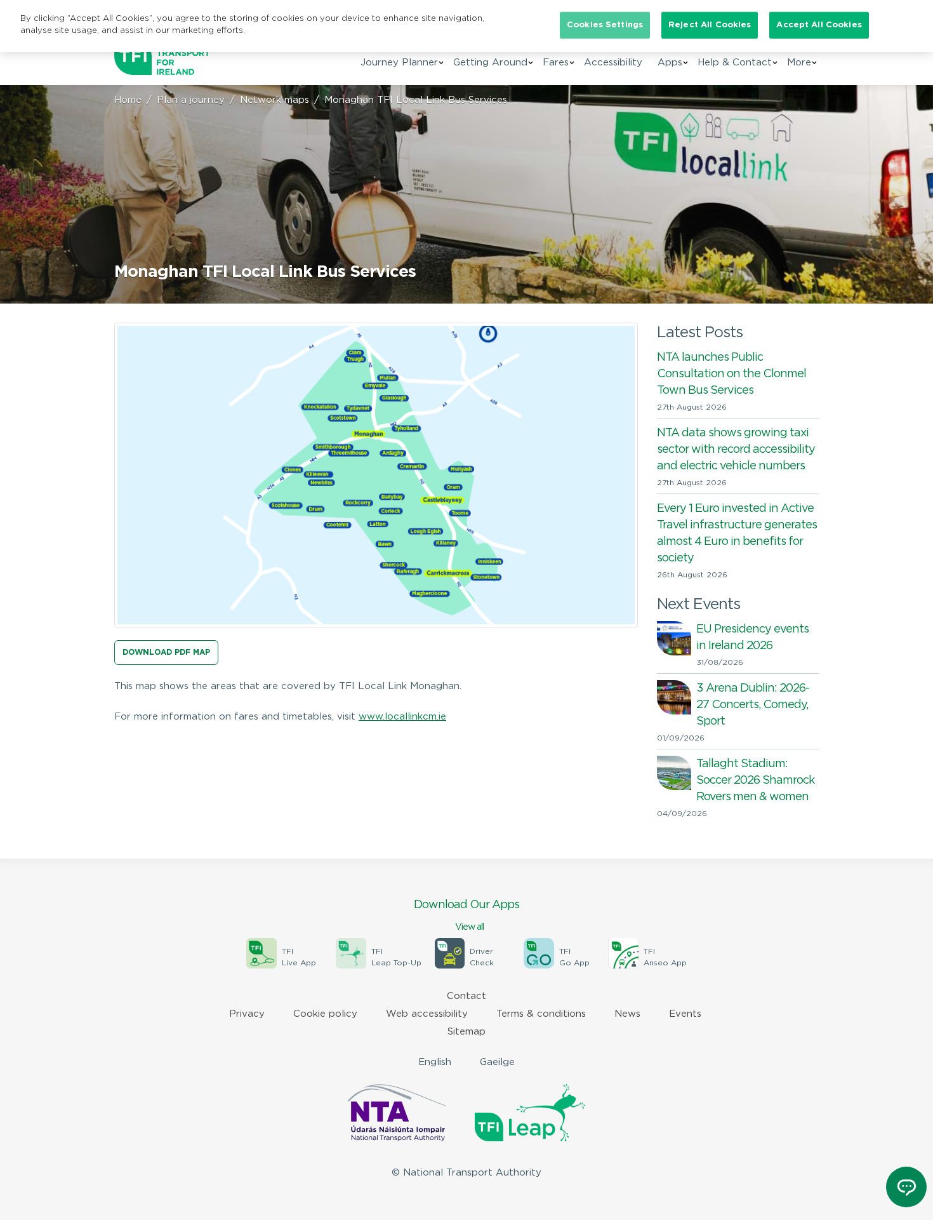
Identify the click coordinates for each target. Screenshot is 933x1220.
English (434, 1062)
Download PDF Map (166, 652)
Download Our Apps (466, 915)
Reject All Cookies (709, 25)
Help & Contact (735, 62)
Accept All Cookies (818, 25)
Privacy (247, 1014)
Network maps (274, 100)
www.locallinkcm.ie (402, 717)
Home (128, 100)
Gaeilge (497, 1062)
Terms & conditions (541, 1014)
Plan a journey (191, 100)
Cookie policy (325, 1014)
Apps (670, 62)
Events (685, 1014)
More (799, 62)
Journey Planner (399, 62)
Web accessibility (427, 1014)
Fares (556, 62)
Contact (466, 996)
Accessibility (613, 62)
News (627, 1014)
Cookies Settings (605, 25)
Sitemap (466, 1032)
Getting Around (490, 62)
